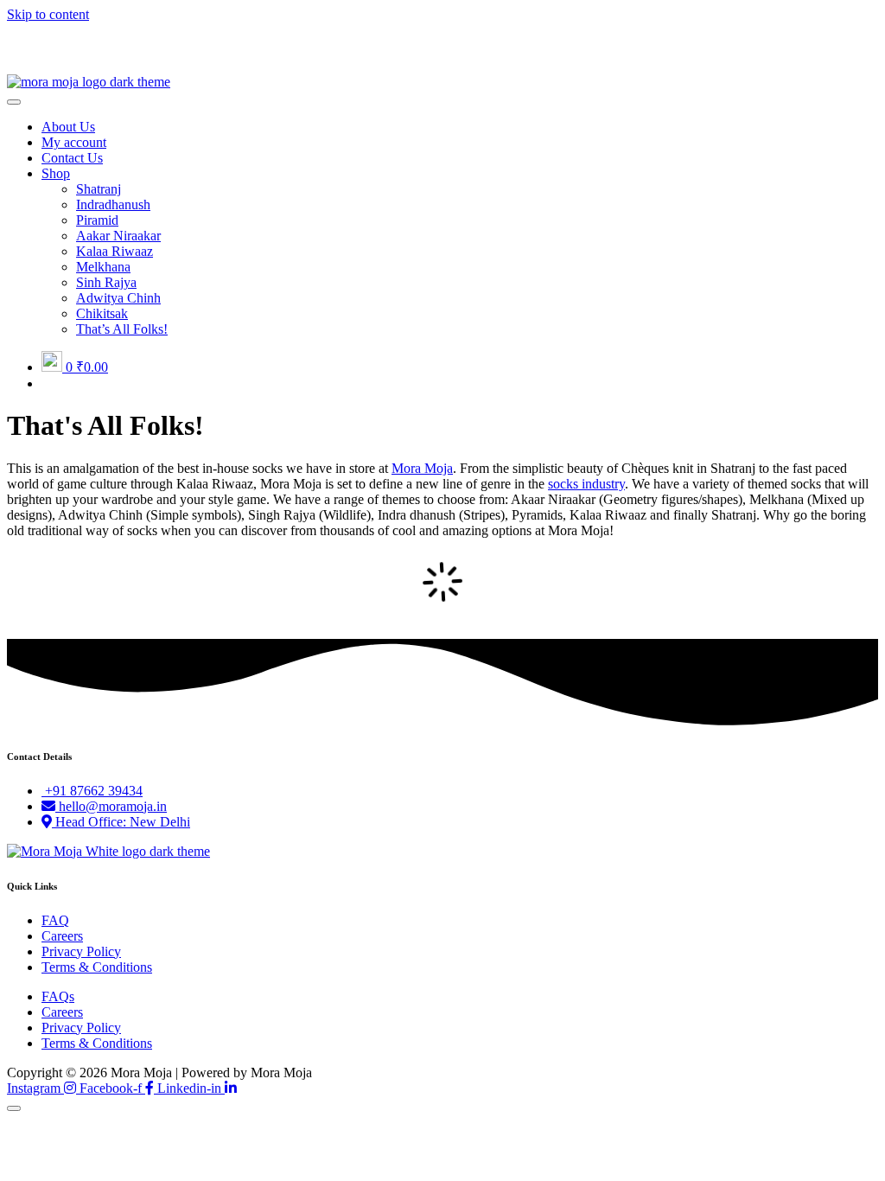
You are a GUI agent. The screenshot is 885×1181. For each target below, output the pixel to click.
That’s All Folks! (122, 329)
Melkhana (103, 266)
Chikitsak (102, 313)
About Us (68, 126)
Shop (55, 173)
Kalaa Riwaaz (114, 251)
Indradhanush (113, 204)
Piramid (97, 220)
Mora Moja (422, 468)
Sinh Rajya (106, 282)
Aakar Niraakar (118, 235)
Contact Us (72, 157)
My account (73, 142)
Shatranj (98, 189)
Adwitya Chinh (118, 297)
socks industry (586, 483)
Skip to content (48, 14)
